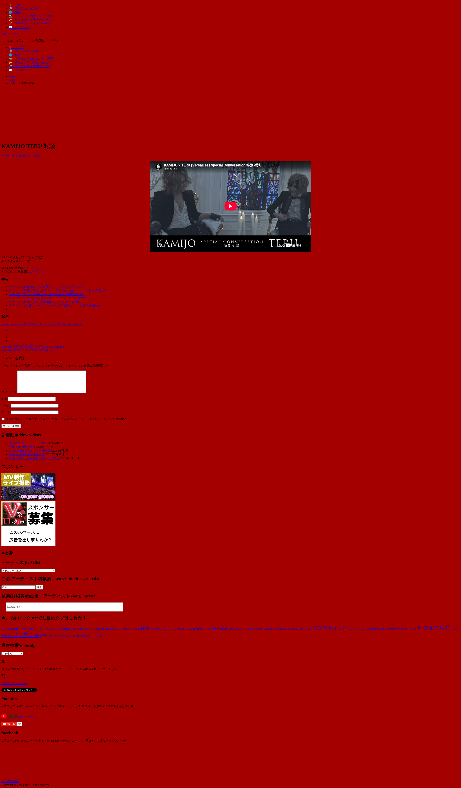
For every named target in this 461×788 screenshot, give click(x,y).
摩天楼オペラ (69, 636)
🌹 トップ (16, 4)
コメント (9, 392)
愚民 (60, 636)
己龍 (50, 635)
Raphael (266, 629)
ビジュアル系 (51, 324)
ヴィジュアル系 (72, 324)
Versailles (16, 324)
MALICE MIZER (186, 629)
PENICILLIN (245, 628)
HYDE (109, 629)
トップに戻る (10, 781)
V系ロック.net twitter (14, 683)
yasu (363, 629)
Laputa (123, 628)
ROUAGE (274, 629)
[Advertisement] (230, 113)
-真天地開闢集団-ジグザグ (15, 629)
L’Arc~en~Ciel (170, 629)
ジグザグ (412, 629)
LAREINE (133, 628)
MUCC (207, 629)
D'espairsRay (52, 629)
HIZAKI (101, 629)
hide (96, 629)
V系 (23, 324)
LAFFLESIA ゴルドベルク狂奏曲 (30, 450)
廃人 (55, 636)
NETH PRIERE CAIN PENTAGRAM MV (34, 458)
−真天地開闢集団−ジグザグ (381, 629)
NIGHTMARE (228, 628)
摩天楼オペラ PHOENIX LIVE (28, 443)
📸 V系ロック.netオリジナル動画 (31, 15)
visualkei (308, 629)
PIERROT (258, 629)
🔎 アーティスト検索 (23, 8)
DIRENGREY (78, 629)
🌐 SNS (15, 12)
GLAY (89, 628)
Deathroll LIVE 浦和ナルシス (27, 454)
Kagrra (116, 629)
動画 (43, 636)
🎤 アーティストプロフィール (29, 23)
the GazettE (285, 629)
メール (5, 405)
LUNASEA (157, 628)
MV (215, 628)
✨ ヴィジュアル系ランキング (29, 19)
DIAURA (64, 628)
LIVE (145, 628)
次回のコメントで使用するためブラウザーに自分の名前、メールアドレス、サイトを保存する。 (68, 419)
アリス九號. (402, 629)
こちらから (31, 267)
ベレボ (453, 629)
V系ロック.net (10, 33)
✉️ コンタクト (19, 27)
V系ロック (35, 324)
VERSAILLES (297, 629)
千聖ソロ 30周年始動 (22, 446)
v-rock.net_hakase (31, 155)
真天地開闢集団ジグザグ (90, 636)
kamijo (5, 324)
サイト (5, 412)
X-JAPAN (355, 629)
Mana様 (200, 629)
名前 (4, 398)
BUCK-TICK (36, 629)
